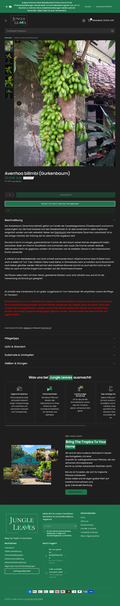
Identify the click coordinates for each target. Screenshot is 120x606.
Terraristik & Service (89, 532)
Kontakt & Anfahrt (88, 528)
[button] (60, 203)
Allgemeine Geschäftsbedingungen (20, 566)
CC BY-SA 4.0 (46, 328)
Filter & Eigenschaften (90, 536)
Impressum (9, 547)
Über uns (84, 521)
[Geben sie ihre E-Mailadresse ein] (75, 526)
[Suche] (112, 30)
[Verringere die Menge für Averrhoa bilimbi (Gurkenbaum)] (6, 195)
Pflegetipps (12, 338)
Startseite (8, 38)
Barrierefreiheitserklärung (15, 562)
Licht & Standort (15, 346)
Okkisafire (27, 328)
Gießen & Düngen (16, 363)
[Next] (110, 103)
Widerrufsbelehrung (13, 551)
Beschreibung (13, 220)
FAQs (83, 517)
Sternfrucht (60, 232)
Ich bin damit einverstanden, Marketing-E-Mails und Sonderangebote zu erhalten (59, 533)
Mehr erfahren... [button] (76, 492)
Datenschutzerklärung (14, 559)
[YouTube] (10, 7)
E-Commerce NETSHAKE (33, 599)
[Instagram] (6, 7)
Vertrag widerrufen (22, 571)
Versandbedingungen (14, 555)
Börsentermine (87, 525)
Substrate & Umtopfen (19, 355)
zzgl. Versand (16, 181)
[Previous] (19, 103)
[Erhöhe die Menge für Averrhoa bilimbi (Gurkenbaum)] (13, 195)
